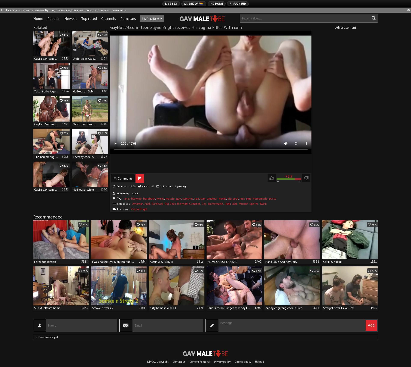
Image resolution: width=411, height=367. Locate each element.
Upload (259, 361)
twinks (160, 199)
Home (38, 18)
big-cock (233, 199)
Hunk (228, 204)
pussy (272, 199)
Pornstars (128, 18)
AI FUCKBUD (238, 4)
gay (178, 199)
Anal (147, 204)
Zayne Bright (139, 209)
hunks (222, 199)
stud (249, 199)
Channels (108, 18)
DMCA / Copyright (157, 361)
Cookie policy (243, 361)
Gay (204, 204)
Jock (234, 204)
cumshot (187, 199)
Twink (263, 204)
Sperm (253, 204)
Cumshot (194, 204)
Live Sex (171, 4)
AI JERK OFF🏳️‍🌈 (194, 4)
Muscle (243, 204)
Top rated (89, 18)
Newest (70, 18)
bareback (149, 199)
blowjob (136, 199)
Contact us (179, 361)
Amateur (137, 204)
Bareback (157, 204)
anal (127, 199)
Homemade (215, 204)
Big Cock (170, 204)
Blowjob (182, 204)
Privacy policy (222, 361)
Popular (53, 18)
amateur (212, 199)
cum (203, 199)
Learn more (119, 10)
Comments (125, 178)
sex (196, 199)
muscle (170, 199)
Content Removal (199, 361)
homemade (260, 199)
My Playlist (150, 19)
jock (242, 199)
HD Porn (216, 4)
